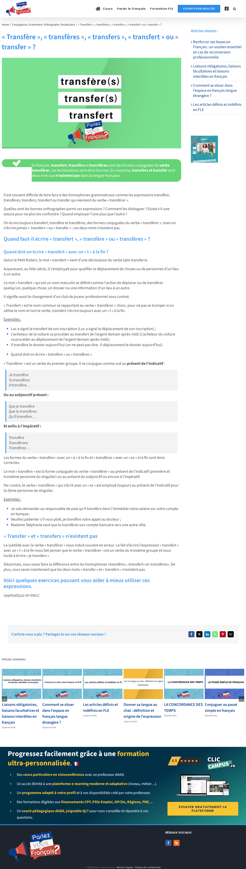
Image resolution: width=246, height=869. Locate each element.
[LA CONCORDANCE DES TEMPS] (183, 684)
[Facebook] (191, 634)
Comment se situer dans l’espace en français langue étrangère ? (215, 91)
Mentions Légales (125, 867)
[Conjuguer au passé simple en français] (224, 684)
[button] (234, 9)
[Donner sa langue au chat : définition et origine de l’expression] (143, 684)
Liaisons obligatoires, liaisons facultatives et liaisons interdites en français (217, 71)
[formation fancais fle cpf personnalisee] (204, 137)
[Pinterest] (223, 634)
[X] (199, 634)
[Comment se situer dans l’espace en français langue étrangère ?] (62, 684)
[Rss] (176, 843)
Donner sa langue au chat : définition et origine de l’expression (142, 710)
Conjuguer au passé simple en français (221, 707)
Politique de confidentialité (147, 867)
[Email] (231, 634)
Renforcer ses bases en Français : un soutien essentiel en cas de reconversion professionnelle (217, 49)
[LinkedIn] (207, 634)
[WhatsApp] (215, 634)
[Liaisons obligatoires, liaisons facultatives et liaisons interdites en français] (21, 684)
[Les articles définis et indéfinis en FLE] (102, 684)
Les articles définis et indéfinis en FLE (217, 107)
